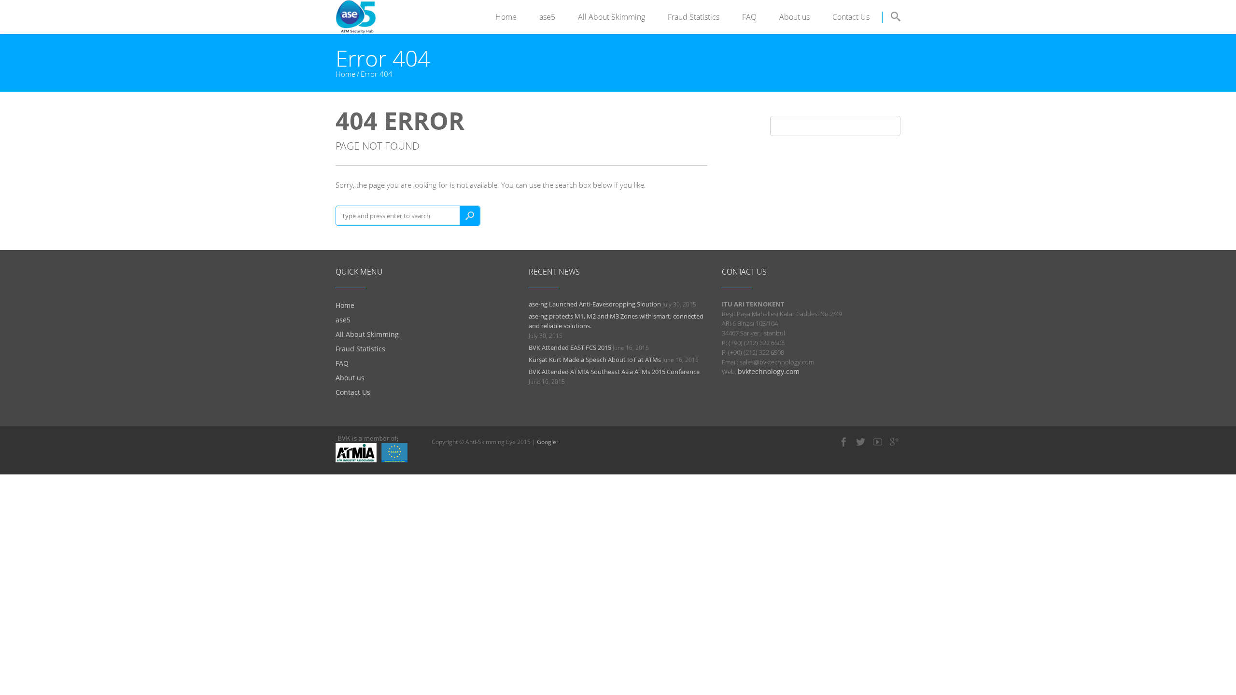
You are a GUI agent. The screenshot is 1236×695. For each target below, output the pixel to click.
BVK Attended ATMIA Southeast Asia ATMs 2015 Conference (614, 371)
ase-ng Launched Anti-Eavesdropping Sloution (595, 304)
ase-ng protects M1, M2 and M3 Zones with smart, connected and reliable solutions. (616, 321)
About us (794, 17)
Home (506, 17)
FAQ (749, 17)
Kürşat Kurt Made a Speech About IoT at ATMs (595, 359)
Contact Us (851, 17)
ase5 (547, 17)
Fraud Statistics (693, 17)
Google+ (548, 442)
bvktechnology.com (769, 371)
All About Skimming (611, 17)
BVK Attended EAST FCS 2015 (570, 347)
